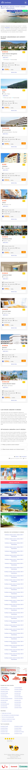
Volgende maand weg (14, 482)
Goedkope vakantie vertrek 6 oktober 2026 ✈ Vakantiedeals (13, 7)
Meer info (5, 57)
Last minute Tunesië (18, 707)
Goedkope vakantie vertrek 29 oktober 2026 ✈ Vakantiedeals (14, 650)
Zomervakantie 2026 (14, 466)
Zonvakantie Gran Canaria (19, 731)
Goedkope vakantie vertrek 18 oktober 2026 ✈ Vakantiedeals (14, 605)
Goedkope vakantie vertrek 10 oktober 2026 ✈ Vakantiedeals (14, 572)
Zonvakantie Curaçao (18, 733)
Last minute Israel (17, 693)
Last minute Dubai (17, 691)
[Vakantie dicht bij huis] (14, 505)
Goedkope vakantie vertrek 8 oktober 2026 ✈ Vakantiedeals (14, 564)
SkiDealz (13, 754)
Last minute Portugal (4, 693)
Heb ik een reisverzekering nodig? (8, 717)
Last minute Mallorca (4, 696)
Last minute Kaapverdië (5, 704)
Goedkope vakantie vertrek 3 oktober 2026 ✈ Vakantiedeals (14, 543)
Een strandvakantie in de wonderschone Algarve (10, 715)
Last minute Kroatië (4, 707)
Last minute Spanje (4, 687)
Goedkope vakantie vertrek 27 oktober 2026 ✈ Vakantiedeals (14, 642)
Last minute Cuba (17, 700)
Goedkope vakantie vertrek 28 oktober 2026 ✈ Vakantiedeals (14, 646)
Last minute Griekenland (5, 689)
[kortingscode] (14, 674)
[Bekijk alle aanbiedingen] (4, 766)
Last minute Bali (3, 702)
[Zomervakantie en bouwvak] (14, 473)
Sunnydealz (18, 755)
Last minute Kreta (17, 704)
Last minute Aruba (4, 705)
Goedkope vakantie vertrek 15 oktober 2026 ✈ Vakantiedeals (14, 593)
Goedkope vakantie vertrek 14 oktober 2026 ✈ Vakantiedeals (14, 589)
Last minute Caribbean (18, 689)
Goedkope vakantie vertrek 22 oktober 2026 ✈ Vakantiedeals (14, 621)
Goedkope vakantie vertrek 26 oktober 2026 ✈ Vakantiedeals (14, 638)
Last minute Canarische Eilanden (6, 698)
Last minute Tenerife (4, 700)
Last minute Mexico (17, 702)
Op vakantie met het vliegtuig (7, 721)
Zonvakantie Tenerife (4, 726)
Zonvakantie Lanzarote (18, 726)
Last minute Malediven (18, 696)
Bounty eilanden (14, 514)
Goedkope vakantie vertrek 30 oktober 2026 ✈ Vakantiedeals (14, 654)
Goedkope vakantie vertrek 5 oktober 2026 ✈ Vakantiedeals (14, 552)
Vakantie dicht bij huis (14, 498)
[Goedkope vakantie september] (14, 489)
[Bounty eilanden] (14, 521)
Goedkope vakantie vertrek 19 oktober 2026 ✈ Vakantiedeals (14, 609)
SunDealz (9, 754)
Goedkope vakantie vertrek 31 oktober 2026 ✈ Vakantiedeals (14, 658)
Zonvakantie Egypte (17, 728)
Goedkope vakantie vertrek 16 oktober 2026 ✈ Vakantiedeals (14, 597)
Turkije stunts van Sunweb (6, 713)
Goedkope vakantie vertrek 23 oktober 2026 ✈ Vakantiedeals (14, 626)
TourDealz (17, 754)
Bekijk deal (14, 72)
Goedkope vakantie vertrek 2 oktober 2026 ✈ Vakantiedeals (14, 539)
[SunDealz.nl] (9, 739)
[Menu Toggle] (25, 2)
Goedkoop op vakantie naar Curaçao (8, 719)
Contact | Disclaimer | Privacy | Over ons (14, 758)
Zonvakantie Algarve (4, 728)
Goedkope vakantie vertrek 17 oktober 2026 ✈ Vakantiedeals (14, 601)
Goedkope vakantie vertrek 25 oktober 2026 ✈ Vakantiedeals (14, 634)
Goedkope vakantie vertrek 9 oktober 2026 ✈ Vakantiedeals (14, 568)
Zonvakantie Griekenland (5, 733)
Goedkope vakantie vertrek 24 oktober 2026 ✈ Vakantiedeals (14, 630)
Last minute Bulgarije (18, 687)
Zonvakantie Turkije (4, 731)
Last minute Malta (17, 705)
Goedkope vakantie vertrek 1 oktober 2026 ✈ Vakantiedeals (14, 535)
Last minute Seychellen (18, 698)
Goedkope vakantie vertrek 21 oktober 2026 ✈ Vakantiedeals (14, 617)
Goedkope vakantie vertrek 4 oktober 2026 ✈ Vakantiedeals (14, 548)
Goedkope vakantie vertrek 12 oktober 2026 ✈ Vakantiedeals (14, 580)
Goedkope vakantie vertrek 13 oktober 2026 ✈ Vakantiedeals (14, 584)
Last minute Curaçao (4, 691)
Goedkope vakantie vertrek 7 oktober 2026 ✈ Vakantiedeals (14, 560)
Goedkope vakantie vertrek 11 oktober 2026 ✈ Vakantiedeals (14, 576)
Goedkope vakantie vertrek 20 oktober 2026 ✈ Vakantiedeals (14, 613)
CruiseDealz (22, 754)
